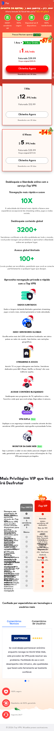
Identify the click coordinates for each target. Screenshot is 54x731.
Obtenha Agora (27, 114)
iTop (5, 3)
